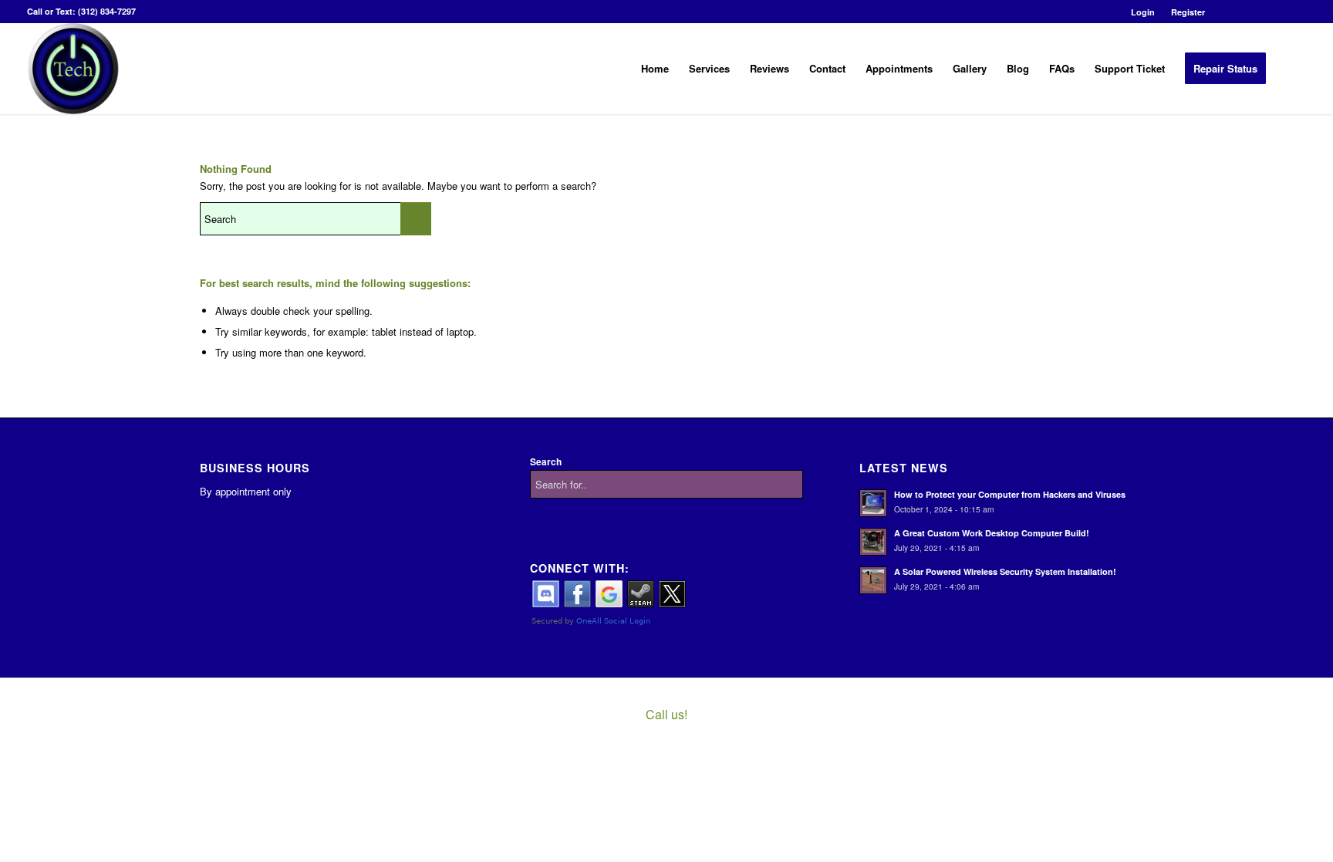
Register (1188, 12)
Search (546, 461)
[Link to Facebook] (1224, 11)
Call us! (666, 714)
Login (1143, 12)
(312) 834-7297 (107, 11)
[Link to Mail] (1294, 11)
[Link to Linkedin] (1271, 11)
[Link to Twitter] (1248, 11)
